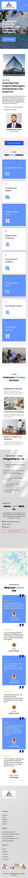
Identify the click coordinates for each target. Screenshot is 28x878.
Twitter (4, 817)
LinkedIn (4, 824)
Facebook (5, 815)
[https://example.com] (14, 355)
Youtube (4, 822)
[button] (26, 5)
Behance (4, 819)
